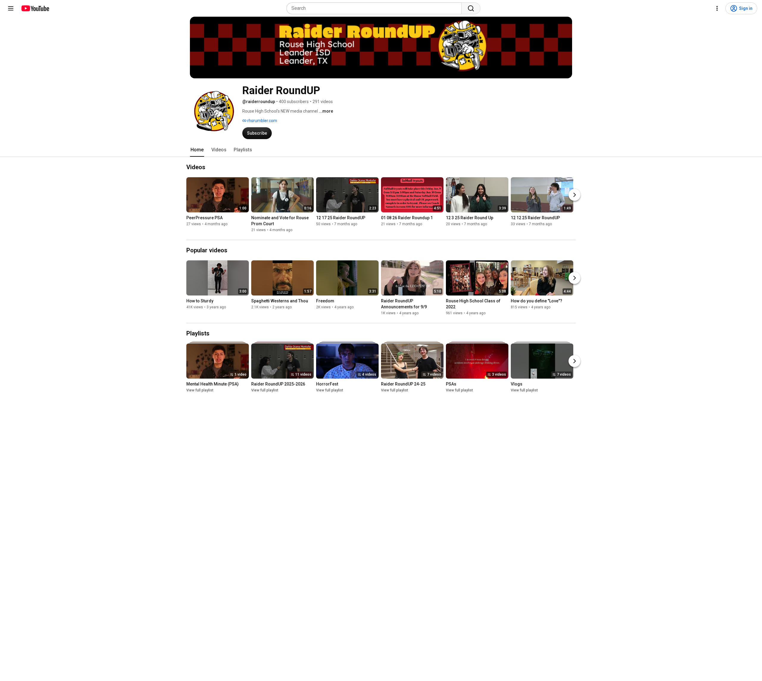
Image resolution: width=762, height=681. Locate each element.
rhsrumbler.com (261, 120)
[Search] (470, 8)
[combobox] (375, 8)
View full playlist (199, 390)
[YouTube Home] (35, 8)
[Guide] (10, 8)
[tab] (197, 150)
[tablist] (381, 150)
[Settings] (717, 8)
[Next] (574, 195)
